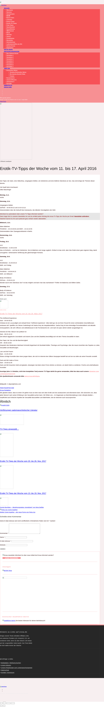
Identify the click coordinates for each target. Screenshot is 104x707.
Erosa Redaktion (5, 390)
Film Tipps (9, 25)
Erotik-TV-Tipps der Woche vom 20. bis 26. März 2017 (21, 314)
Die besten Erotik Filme (17, 74)
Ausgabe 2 (9, 57)
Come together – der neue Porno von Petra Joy (17, 512)
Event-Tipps (10, 21)
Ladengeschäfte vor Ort (14, 44)
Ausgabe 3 (9, 59)
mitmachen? (10, 81)
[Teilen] (4, 703)
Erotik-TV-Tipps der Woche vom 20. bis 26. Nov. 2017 (23, 461)
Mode (8, 32)
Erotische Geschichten (11, 51)
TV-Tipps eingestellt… (9, 429)
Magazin (6, 8)
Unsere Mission (6, 665)
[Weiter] (4, 706)
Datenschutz (5, 670)
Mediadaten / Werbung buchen (11, 663)
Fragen (12, 76)
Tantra (8, 36)
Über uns (7, 68)
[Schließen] (1, 703)
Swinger (9, 34)
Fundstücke (10, 38)
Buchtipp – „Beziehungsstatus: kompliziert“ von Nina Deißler (22, 507)
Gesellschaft (10, 27)
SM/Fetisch (10, 30)
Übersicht (9, 10)
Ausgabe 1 (9, 55)
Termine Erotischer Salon (18, 72)
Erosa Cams (8, 87)
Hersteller (9, 40)
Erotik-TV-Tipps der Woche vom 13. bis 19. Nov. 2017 (23, 493)
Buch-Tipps (10, 17)
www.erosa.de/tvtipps (31, 376)
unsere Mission (11, 79)
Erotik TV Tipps (11, 23)
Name (2, 537)
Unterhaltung (10, 42)
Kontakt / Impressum (7, 672)
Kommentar (4, 533)
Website (2, 545)
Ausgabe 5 (9, 62)
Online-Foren (10, 45)
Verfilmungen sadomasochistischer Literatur (18, 410)
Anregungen (10, 13)
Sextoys (9, 12)
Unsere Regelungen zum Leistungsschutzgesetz (16, 668)
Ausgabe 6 (9, 64)
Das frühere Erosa (12, 53)
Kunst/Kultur (10, 29)
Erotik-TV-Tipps (3, 309)
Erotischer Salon (11, 70)
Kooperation (10, 77)
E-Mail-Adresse (5, 541)
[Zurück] (1, 706)
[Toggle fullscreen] (8, 703)
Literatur (9, 19)
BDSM (8, 15)
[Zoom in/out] (13, 703)
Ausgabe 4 (9, 61)
